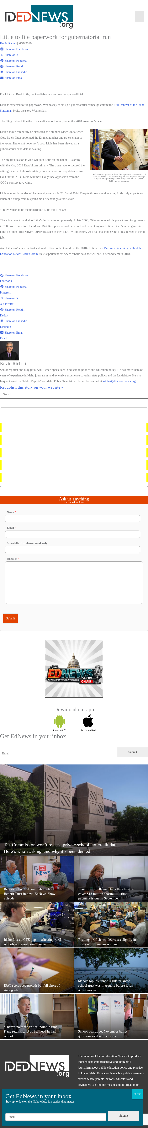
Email (11, 527)
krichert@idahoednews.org (119, 381)
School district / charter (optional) (27, 543)
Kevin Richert (8, 43)
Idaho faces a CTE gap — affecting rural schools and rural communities (48, 465)
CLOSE (137, 1094)
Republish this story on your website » (31, 387)
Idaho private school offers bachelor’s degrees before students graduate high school (55, 452)
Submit (10, 618)
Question (13, 558)
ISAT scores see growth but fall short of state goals (36, 477)
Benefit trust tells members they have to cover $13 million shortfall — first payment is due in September (68, 440)
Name (11, 512)
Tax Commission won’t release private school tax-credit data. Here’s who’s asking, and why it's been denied (70, 427)
